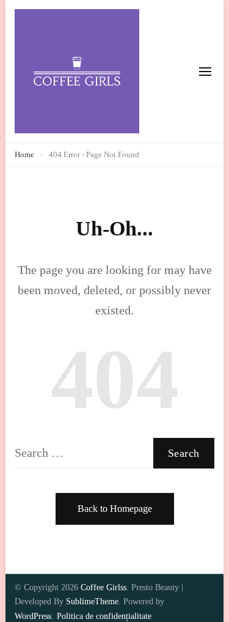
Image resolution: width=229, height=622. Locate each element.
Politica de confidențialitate (104, 616)
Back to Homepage (115, 508)
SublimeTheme (92, 601)
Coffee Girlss (103, 587)
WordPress (33, 616)
